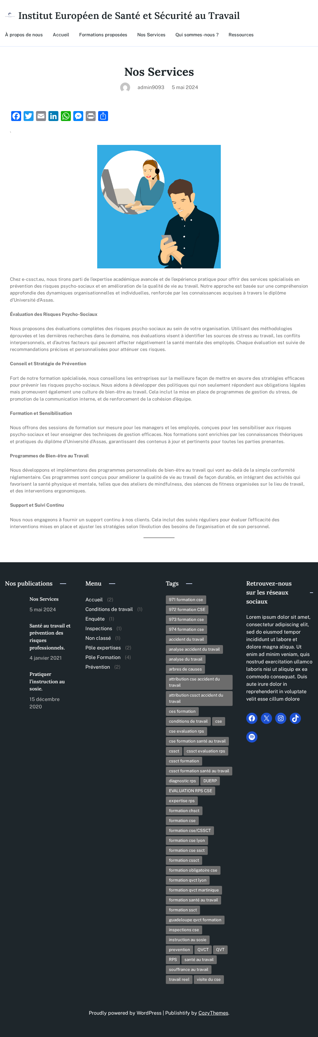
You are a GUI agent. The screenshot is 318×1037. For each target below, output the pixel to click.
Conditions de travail (109, 609)
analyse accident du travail (194, 649)
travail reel (179, 979)
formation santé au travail (193, 899)
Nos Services (151, 34)
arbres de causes (185, 669)
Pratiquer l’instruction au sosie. (47, 681)
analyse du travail (185, 659)
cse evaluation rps (186, 731)
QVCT (203, 949)
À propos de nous (24, 34)
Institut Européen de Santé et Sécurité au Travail (129, 15)
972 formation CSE (187, 609)
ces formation (182, 711)
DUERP (210, 780)
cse (218, 721)
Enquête (95, 619)
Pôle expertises (103, 648)
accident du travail (186, 639)
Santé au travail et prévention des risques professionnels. (50, 636)
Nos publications (28, 583)
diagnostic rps (182, 780)
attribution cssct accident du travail (196, 698)
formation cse (182, 820)
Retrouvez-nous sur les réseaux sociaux (269, 592)
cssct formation (184, 760)
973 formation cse (186, 619)
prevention (179, 949)
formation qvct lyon (188, 880)
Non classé (98, 638)
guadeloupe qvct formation (195, 919)
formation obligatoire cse (193, 870)
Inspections (98, 628)
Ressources (241, 34)
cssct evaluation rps (206, 750)
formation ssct (183, 909)
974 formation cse (186, 629)
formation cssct (184, 860)
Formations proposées (103, 34)
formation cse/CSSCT (190, 830)
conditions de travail (188, 721)
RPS (173, 959)
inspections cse (184, 929)
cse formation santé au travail (197, 740)
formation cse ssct (187, 850)
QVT (220, 949)
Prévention (97, 667)
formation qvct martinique (194, 889)
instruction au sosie (188, 939)
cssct (174, 750)
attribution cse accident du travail (194, 682)
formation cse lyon (187, 840)
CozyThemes (213, 1013)
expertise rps (182, 800)
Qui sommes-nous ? (197, 34)
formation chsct (184, 810)
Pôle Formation (102, 657)
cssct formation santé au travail (199, 770)
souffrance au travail (188, 969)
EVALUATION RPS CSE (190, 790)
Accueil (61, 34)
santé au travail (199, 959)
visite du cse (209, 979)
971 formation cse (186, 599)
